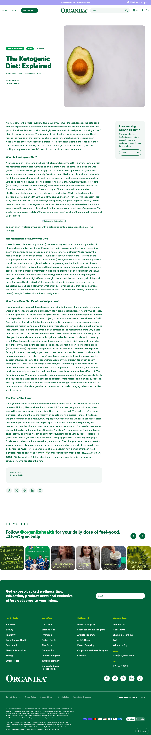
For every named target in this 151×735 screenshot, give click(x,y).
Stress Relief (12, 660)
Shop (4, 10)
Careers (81, 655)
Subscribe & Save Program (91, 629)
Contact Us (119, 629)
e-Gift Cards (83, 640)
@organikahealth (37, 532)
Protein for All (49, 640)
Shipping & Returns (123, 634)
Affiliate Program (86, 634)
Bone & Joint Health (16, 640)
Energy (9, 655)
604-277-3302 (120, 665)
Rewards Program (51, 655)
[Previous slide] (133, 536)
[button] (55, 2)
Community (48, 650)
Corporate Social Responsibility (50, 667)
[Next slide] (142, 536)
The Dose (47, 645)
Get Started (28, 10)
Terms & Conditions (13, 697)
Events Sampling (85, 645)
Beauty (9, 629)
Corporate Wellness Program (92, 650)
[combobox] (110, 10)
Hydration (11, 624)
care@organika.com (123, 655)
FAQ (115, 640)
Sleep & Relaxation (16, 650)
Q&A (30, 49)
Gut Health (11, 645)
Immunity (10, 634)
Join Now (141, 596)
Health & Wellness (15, 49)
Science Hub (48, 629)
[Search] (126, 10)
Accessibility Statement (82, 697)
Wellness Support (139, 2)
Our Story (47, 624)
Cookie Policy (63, 697)
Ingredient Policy (50, 660)
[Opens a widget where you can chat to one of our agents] (142, 731)
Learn (13, 10)
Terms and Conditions (51, 729)
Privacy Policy (30, 697)
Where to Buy (120, 645)
